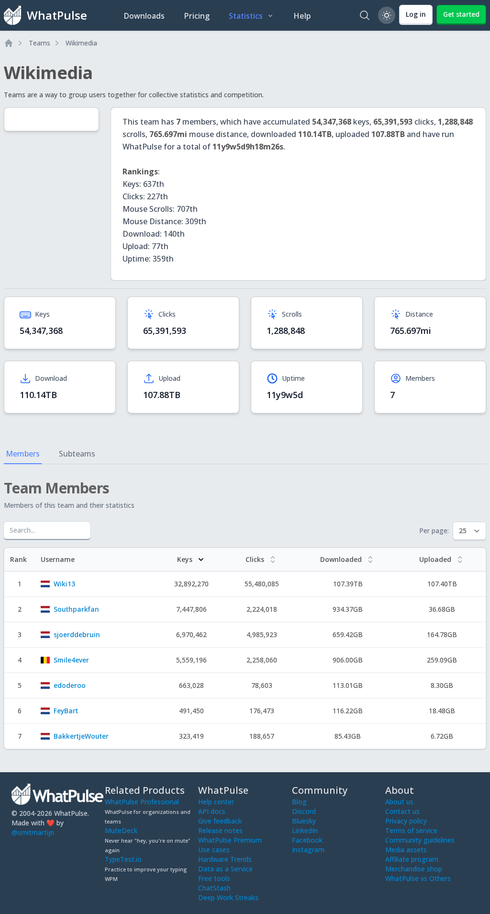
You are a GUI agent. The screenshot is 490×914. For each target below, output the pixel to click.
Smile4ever (71, 659)
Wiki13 (64, 583)
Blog (299, 801)
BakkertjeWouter (81, 736)
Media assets (406, 849)
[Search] (364, 15)
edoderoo (70, 685)
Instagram (308, 849)
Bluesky (304, 820)
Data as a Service (225, 868)
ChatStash (214, 887)
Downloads (144, 16)
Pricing (197, 16)
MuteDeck (121, 830)
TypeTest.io (123, 859)
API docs (211, 811)
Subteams (77, 453)
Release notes (220, 830)
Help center (216, 801)
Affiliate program (411, 859)
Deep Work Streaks (228, 897)
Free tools (214, 878)
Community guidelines (420, 840)
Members (23, 453)
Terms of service (411, 830)
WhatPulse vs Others (418, 878)
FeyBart (66, 710)
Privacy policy (406, 820)
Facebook (307, 840)
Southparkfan (76, 609)
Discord (304, 811)
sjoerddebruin (77, 634)
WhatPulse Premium (230, 840)
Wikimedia (81, 42)
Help (302, 16)
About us (399, 801)
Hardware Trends (225, 859)
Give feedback (220, 820)
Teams (39, 42)
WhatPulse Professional (142, 801)
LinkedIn (305, 830)
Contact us (402, 811)
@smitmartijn (32, 832)
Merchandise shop (413, 868)
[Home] (8, 43)
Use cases (214, 849)
